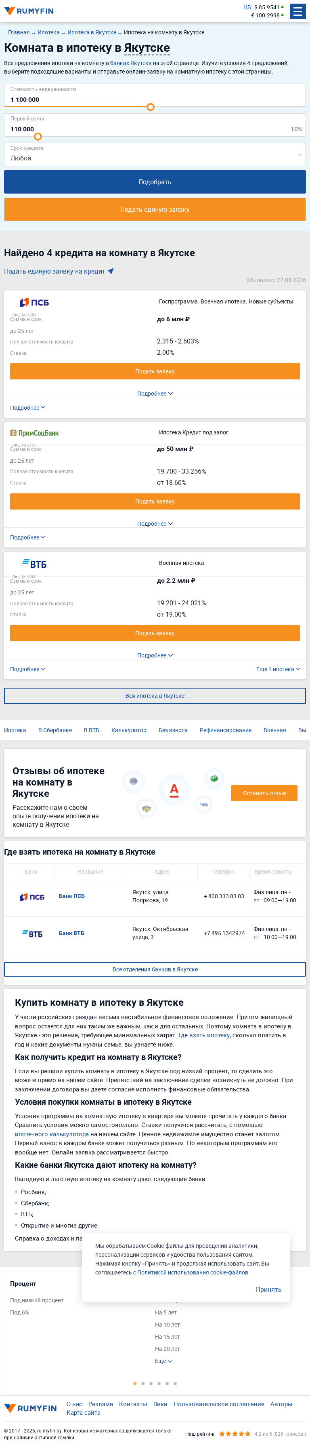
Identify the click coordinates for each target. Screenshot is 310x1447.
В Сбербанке (55, 730)
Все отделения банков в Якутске (155, 969)
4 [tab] (159, 1383)
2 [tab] (143, 1383)
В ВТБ (91, 730)
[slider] (151, 107)
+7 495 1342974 (224, 933)
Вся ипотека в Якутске (155, 695)
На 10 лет (167, 1324)
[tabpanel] (78, 1300)
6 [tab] (175, 1383)
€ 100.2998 (265, 15)
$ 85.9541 (267, 7)
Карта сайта (84, 1412)
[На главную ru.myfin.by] (30, 1408)
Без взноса (173, 730)
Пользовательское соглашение (219, 1404)
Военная (275, 730)
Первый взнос (28, 118)
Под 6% (19, 1312)
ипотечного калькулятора (52, 1134)
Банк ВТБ (71, 933)
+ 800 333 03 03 (224, 896)
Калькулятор (129, 730)
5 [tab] (167, 1383)
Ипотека (15, 730)
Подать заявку (155, 371)
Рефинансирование (225, 730)
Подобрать (155, 181)
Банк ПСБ (72, 896)
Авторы (281, 1404)
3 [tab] (151, 1383)
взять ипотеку (209, 1035)
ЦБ (247, 7)
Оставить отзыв (264, 793)
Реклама (100, 1404)
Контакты (133, 1404)
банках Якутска (131, 63)
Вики (160, 1404)
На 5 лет (166, 1312)
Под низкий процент (37, 1300)
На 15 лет (167, 1336)
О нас (74, 1404)
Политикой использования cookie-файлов (192, 1272)
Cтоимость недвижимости (43, 88)
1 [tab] (135, 1383)
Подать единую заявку (155, 209)
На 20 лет (167, 1348)
